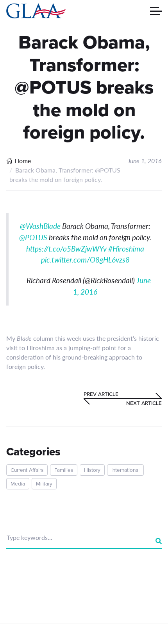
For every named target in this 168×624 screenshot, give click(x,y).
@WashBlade (40, 226)
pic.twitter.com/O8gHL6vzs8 (85, 259)
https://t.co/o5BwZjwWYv (66, 248)
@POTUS (33, 237)
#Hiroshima (126, 248)
